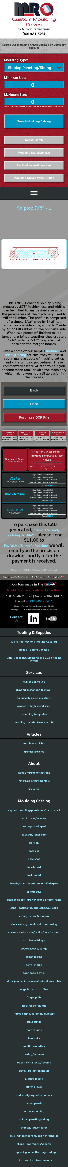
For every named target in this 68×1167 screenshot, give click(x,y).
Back (34, 390)
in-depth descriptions (15, 461)
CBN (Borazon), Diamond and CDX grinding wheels (34, 659)
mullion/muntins (34, 1046)
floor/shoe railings (34, 1005)
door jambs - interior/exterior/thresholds (34, 981)
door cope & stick (34, 973)
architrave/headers (34, 818)
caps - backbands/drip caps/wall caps (34, 907)
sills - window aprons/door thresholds (34, 1135)
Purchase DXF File (34, 417)
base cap (34, 851)
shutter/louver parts (34, 1127)
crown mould (34, 956)
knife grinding (15, 354)
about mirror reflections (34, 772)
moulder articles (34, 743)
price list (50, 465)
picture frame (34, 1079)
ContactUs (16, 619)
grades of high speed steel (34, 706)
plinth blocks (34, 1087)
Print (34, 404)
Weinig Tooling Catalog (34, 649)
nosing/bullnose (34, 1054)
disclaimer (34, 789)
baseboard (34, 867)
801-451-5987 (41, 601)
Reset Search (34, 140)
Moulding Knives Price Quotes (34, 177)
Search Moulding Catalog (34, 121)
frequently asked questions (34, 698)
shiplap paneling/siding (34, 1119)
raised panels (34, 1103)
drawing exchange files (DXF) (34, 689)
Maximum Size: (15, 94)
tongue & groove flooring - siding (34, 1152)
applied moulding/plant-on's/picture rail (34, 810)
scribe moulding (34, 1111)
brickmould (34, 891)
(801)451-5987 (34, 33)
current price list (34, 681)
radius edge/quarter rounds (34, 1095)
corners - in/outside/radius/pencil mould (34, 932)
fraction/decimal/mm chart (34, 165)
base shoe (34, 859)
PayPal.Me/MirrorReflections (26, 545)
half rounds (34, 1030)
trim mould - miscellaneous (34, 1160)
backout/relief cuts (34, 834)
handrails (34, 1038)
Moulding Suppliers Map (34, 152)
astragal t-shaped (34, 826)
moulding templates (34, 714)
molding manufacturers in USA (34, 722)
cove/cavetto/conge (34, 948)
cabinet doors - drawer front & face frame (34, 899)
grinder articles (34, 751)
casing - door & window (34, 916)
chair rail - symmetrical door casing (34, 924)
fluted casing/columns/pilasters (34, 1013)
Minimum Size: (15, 77)
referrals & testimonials (34, 780)
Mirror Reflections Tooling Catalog (34, 641)
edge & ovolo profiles (34, 989)
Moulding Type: (16, 59)
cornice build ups (34, 940)
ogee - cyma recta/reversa (34, 1062)
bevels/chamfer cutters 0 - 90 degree (34, 883)
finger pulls (34, 997)
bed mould (34, 875)
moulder (52, 351)
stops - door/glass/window (34, 1144)
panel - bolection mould (34, 1070)
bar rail (34, 842)
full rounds (34, 1021)
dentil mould (34, 965)
